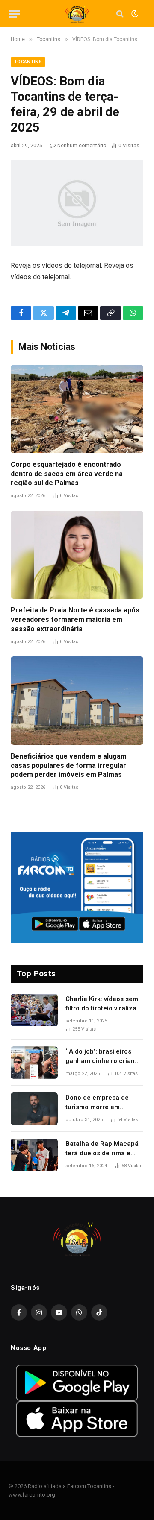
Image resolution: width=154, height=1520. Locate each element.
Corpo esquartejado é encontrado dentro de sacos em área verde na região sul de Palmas (67, 473)
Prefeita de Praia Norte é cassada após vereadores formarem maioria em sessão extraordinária (75, 619)
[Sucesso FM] (77, 14)
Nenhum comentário (81, 146)
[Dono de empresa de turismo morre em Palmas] (34, 1108)
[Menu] (14, 13)
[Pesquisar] (120, 13)
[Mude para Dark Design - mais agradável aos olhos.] (134, 14)
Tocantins (28, 61)
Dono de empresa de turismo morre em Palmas (97, 1107)
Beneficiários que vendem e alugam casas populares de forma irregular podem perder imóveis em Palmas (69, 765)
